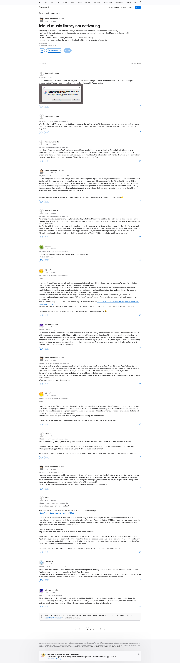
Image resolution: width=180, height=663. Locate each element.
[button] (135, 2)
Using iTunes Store (52, 13)
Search (130, 7)
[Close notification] (138, 654)
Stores (41, 13)
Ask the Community (113, 7)
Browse (123, 7)
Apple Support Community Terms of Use (92, 646)
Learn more (50, 659)
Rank (138, 63)
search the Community (52, 618)
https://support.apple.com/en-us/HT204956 (56, 513)
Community (45, 7)
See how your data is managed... (112, 646)
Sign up (58, 659)
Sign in (138, 7)
